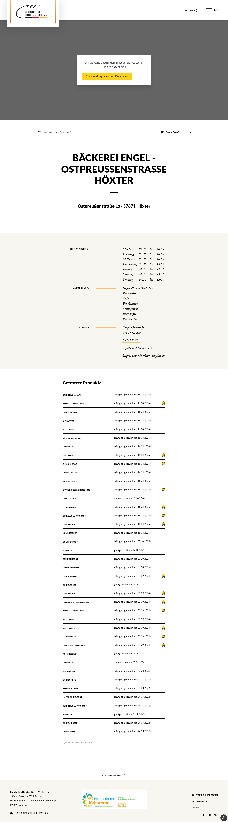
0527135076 (131, 340)
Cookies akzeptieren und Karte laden (107, 76)
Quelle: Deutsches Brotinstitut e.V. (80, 743)
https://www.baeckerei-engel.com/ (144, 356)
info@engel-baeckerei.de (138, 348)
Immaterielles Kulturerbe (114, 799)
